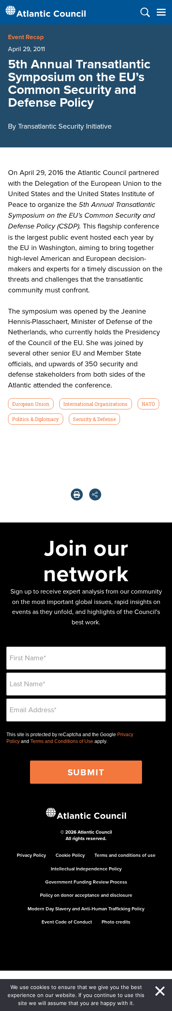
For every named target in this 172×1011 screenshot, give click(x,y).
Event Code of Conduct (67, 921)
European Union (30, 404)
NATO (148, 404)
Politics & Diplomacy (35, 419)
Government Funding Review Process (86, 881)
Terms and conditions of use (125, 855)
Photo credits (116, 921)
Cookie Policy (70, 855)
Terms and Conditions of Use (61, 741)
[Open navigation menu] (161, 12)
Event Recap (26, 37)
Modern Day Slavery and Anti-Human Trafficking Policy (86, 908)
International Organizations (95, 404)
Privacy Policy (31, 855)
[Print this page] (77, 495)
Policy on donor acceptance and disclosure (86, 895)
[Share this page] (95, 495)
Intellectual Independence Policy (86, 868)
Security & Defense (94, 419)
